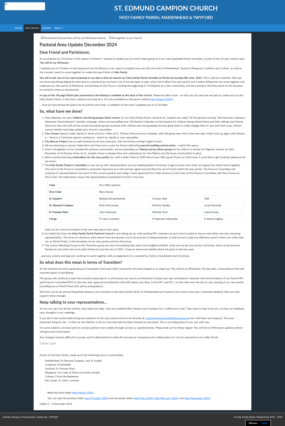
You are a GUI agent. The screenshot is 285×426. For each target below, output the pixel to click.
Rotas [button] (58, 28)
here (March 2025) (82, 392)
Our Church (32, 28)
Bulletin (46, 28)
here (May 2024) (143, 398)
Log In (264, 423)
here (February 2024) (166, 398)
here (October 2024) (96, 398)
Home (18, 28)
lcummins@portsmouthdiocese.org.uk (167, 318)
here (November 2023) (197, 398)
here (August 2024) (162, 99)
